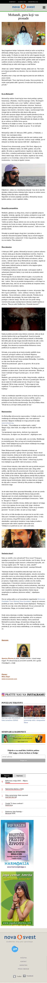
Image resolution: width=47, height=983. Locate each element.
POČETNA (23, 958)
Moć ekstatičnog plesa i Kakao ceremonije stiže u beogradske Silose (34, 720)
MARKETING (23, 965)
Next (44, 713)
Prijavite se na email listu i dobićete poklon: (23, 751)
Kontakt (12, 2)
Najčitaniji (20, 776)
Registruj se (33, 2)
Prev (3, 713)
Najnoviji (6, 776)
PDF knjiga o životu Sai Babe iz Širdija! (23, 753)
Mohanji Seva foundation (22, 601)
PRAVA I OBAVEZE (23, 969)
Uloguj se (22, 2)
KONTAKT (23, 961)
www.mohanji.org (7, 423)
